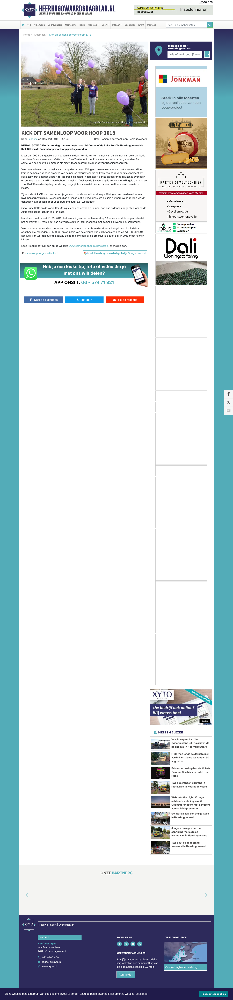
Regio (82, 25)
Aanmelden (126, 974)
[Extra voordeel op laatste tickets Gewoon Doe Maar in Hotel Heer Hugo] (160, 772)
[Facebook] (119, 944)
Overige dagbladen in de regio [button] (182, 967)
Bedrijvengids (55, 25)
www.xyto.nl (49, 966)
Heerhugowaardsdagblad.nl (77, 8)
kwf (55, 253)
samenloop (31, 253)
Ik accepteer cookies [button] (214, 993)
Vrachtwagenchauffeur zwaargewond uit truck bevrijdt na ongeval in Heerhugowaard (190, 743)
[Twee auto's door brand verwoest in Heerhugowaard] (160, 847)
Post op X (86, 299)
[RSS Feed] (140, 944)
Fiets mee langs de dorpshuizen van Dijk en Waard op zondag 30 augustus (190, 757)
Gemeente (71, 25)
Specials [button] (92, 25)
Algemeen (39, 25)
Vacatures (130, 25)
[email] (228, 411)
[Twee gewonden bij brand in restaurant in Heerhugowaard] (160, 787)
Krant (141, 25)
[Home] (23, 25)
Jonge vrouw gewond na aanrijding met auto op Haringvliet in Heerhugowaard (189, 832)
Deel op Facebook (46, 299)
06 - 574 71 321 (97, 282)
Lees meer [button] (142, 993)
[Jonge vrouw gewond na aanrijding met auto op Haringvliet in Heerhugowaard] (160, 832)
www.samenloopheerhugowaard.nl (89, 245)
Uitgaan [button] (116, 25)
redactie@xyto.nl (51, 961)
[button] (23, 895)
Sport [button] (104, 25)
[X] (126, 944)
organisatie (45, 253)
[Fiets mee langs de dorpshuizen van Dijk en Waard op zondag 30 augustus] (160, 758)
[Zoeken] (210, 25)
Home (26, 34)
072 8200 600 (50, 957)
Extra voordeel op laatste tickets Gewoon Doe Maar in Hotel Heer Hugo (190, 772)
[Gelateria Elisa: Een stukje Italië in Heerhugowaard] (160, 818)
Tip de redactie (127, 299)
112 (29, 25)
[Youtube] (133, 944)
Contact (151, 25)
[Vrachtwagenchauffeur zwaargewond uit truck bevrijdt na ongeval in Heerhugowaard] (160, 744)
